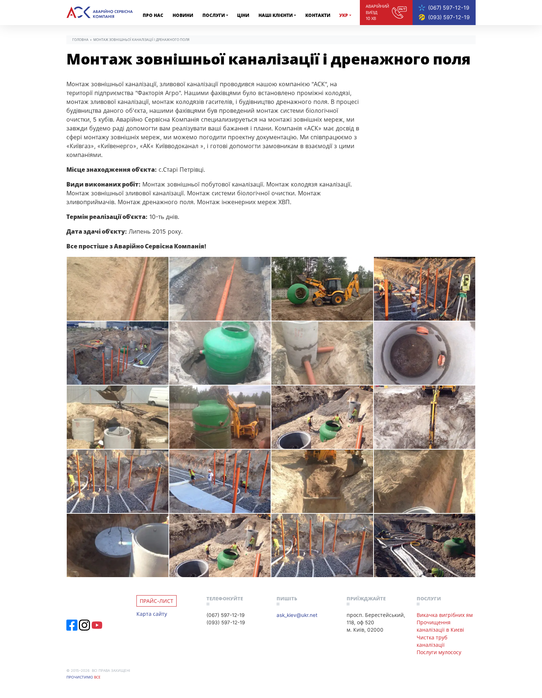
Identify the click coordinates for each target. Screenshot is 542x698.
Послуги (213, 15)
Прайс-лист (156, 600)
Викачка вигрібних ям (445, 614)
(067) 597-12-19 (448, 7)
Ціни (243, 15)
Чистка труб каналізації (432, 641)
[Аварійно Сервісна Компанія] (99, 12)
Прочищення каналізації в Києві (440, 626)
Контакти (317, 15)
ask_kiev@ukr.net (297, 614)
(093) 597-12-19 (449, 17)
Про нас (153, 15)
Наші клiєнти (275, 15)
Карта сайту (151, 613)
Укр (343, 15)
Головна (80, 40)
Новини (183, 15)
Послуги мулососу (439, 652)
